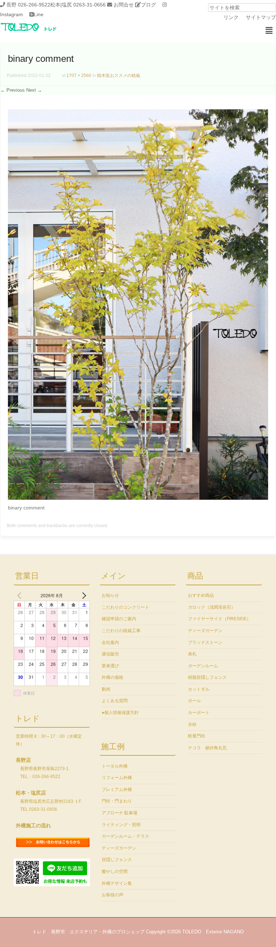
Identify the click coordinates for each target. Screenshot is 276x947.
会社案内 (110, 642)
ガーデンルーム (203, 665)
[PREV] (20, 595)
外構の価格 (112, 677)
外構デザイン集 (117, 883)
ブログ (148, 5)
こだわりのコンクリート (125, 607)
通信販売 (110, 654)
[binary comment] (138, 498)
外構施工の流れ (33, 825)
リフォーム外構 (117, 777)
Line (38, 14)
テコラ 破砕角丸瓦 (207, 747)
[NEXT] (83, 595)
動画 (106, 689)
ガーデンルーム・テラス (125, 836)
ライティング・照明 (121, 824)
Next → (34, 90)
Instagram (11, 14)
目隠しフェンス (117, 859)
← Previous (12, 90)
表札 (192, 654)
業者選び (110, 665)
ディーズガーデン (119, 848)
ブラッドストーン (205, 642)
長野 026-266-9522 (28, 5)
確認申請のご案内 (119, 618)
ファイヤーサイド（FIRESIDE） (219, 618)
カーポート (199, 712)
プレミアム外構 (117, 789)
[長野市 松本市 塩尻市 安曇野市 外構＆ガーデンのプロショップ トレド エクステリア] (37, 32)
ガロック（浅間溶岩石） (211, 607)
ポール (194, 700)
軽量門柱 (196, 735)
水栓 (192, 724)
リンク (231, 17)
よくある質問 (115, 700)
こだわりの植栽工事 (121, 630)
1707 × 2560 (78, 75)
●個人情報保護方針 (120, 712)
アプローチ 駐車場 (119, 812)
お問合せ (124, 5)
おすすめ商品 (201, 595)
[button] (269, 30)
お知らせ (110, 595)
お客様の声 (112, 894)
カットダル (199, 689)
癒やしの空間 (115, 871)
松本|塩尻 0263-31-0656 (78, 5)
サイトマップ (261, 17)
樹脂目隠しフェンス (207, 677)
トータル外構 (115, 766)
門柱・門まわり (117, 801)
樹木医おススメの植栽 (118, 75)
